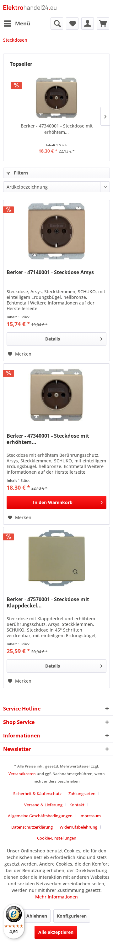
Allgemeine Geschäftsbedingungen (40, 816)
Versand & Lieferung (43, 805)
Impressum (90, 816)
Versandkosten (22, 773)
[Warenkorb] (103, 23)
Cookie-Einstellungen (56, 838)
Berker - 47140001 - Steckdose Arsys (50, 272)
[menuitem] (16, 23)
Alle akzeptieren (55, 932)
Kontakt (76, 805)
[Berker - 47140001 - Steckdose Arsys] (56, 231)
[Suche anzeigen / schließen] (57, 23)
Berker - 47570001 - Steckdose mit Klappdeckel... (48, 602)
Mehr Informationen (56, 897)
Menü (22, 23)
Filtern (20, 173)
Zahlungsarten (81, 793)
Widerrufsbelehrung (78, 827)
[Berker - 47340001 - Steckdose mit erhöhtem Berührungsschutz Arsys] (56, 98)
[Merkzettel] (72, 23)
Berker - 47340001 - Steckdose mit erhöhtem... (57, 129)
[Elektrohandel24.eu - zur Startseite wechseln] (29, 8)
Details (52, 339)
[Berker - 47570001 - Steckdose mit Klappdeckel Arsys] (56, 558)
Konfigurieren (72, 916)
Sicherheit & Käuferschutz (37, 793)
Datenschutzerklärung (32, 827)
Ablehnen (36, 916)
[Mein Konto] (87, 23)
